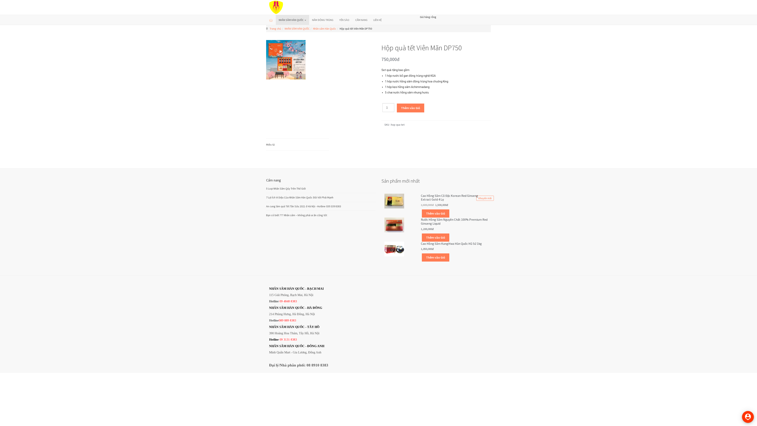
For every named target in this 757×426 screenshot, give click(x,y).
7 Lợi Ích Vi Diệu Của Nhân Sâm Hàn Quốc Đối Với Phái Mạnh (299, 197)
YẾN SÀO (344, 20)
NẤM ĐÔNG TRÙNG (322, 20)
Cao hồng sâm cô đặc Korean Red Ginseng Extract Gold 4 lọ (449, 198)
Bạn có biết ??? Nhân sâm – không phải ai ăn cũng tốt (296, 215)
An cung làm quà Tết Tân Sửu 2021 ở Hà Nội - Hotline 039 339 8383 (303, 206)
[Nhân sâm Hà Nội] (276, 7)
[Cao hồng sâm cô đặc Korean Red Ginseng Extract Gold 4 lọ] (394, 201)
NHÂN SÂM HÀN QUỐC (291, 20)
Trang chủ (275, 28)
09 (281, 339)
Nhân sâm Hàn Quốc (324, 28)
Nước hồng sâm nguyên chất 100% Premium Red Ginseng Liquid (454, 221)
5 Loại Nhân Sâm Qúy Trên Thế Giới (286, 188)
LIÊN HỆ (377, 20)
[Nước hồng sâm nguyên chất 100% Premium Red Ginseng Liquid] (394, 224)
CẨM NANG (361, 20)
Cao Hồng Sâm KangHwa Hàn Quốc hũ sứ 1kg (451, 244)
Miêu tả (270, 144)
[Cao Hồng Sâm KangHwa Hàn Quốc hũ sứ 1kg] (394, 248)
